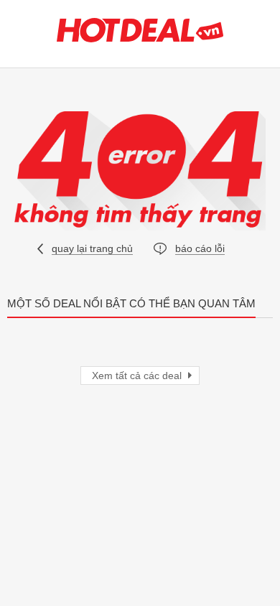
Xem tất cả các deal (138, 375)
